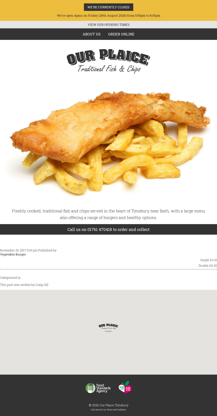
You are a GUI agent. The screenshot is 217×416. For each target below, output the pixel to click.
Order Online (121, 34)
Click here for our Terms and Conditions (108, 409)
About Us (92, 34)
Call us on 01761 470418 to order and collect (108, 229)
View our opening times (109, 25)
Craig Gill (63, 250)
